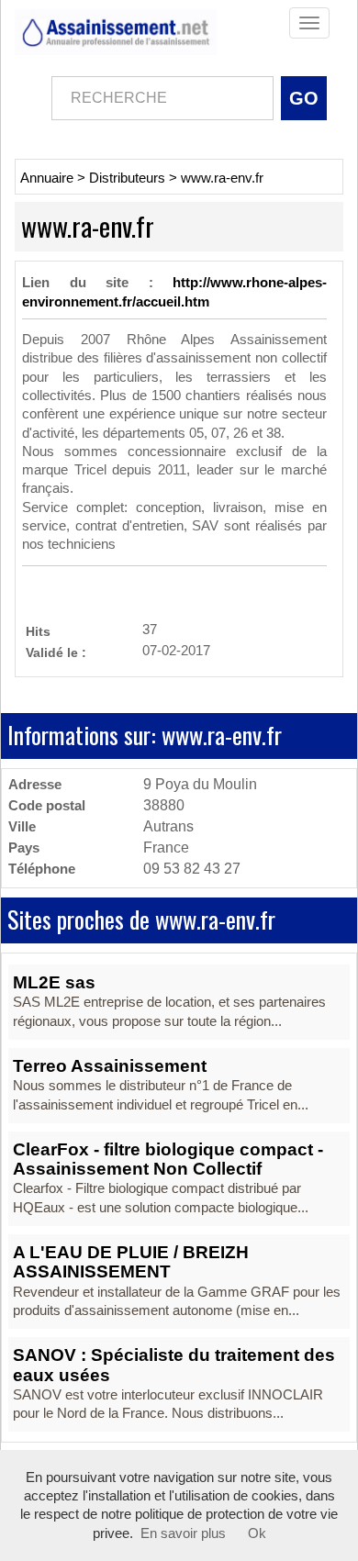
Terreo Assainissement (110, 1066)
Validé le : (56, 652)
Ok (257, 1533)
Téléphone (41, 868)
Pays (23, 847)
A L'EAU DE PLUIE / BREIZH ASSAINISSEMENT (131, 1262)
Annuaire (46, 178)
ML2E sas (54, 982)
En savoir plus (183, 1533)
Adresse (35, 784)
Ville (22, 826)
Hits (38, 631)
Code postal (46, 805)
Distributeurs (127, 178)
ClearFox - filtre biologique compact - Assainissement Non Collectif (168, 1159)
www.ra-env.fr (222, 178)
